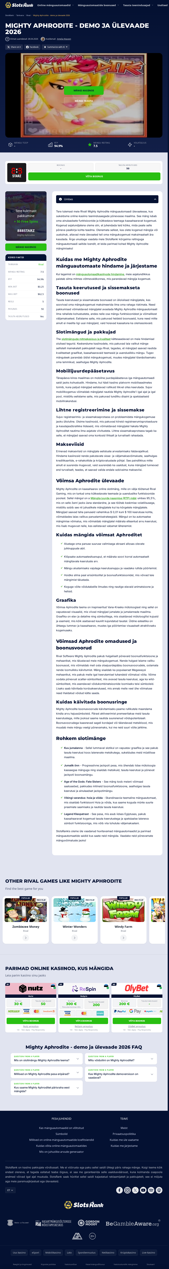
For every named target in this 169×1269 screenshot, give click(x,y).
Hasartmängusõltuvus (95, 1264)
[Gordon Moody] (88, 1223)
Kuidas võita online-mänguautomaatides (61, 1146)
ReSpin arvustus (84, 1026)
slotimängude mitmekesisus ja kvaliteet (86, 339)
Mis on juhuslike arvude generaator (61, 1152)
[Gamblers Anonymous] (77, 1236)
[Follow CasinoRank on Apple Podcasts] (159, 1190)
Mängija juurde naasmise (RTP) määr (114, 498)
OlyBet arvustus (137, 1026)
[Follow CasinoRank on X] (135, 1190)
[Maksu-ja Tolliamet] (18, 1223)
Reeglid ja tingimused (22, 1264)
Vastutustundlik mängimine (125, 1264)
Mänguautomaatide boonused (97, 5)
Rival (41, 264)
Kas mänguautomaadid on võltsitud (61, 1128)
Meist (124, 1128)
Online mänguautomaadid (54, 5)
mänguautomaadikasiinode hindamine (100, 274)
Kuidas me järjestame (124, 1146)
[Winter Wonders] (74, 920)
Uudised (162, 5)
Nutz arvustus (31, 1026)
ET (8, 1190)
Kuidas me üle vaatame (124, 1140)
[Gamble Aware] (133, 1223)
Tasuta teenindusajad (136, 5)
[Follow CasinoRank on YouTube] (143, 1190)
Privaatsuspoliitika (124, 1134)
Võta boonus (94, 176)
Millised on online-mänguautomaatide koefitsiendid (61, 1140)
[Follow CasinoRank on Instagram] (127, 1190)
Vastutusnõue (71, 1264)
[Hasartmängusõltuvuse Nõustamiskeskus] (53, 1223)
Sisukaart (151, 1264)
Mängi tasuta (84, 100)
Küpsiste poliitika (48, 1264)
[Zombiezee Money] (26, 920)
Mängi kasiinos (84, 90)
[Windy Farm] (123, 920)
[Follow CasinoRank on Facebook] (119, 1190)
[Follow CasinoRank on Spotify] (151, 1190)
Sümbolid (62, 1134)
